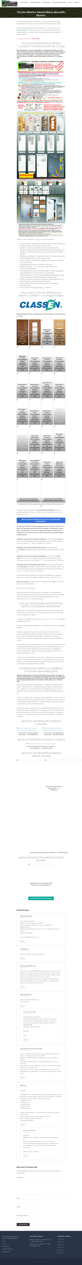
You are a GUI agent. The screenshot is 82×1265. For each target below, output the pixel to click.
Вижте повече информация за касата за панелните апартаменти (41, 520)
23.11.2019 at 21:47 (24, 1050)
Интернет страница (22, 1215)
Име (18, 1198)
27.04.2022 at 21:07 (24, 950)
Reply (22, 941)
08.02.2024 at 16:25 (24, 917)
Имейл (19, 1207)
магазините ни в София (48, 619)
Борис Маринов (28, 1012)
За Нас (4, 1243)
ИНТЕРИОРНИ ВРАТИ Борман (41, 898)
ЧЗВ (3, 1241)
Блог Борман (5, 1246)
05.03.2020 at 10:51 (24, 996)
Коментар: (20, 1177)
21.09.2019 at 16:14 (24, 1086)
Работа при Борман (7, 1249)
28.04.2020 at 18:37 (27, 1013)
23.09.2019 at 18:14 (27, 1132)
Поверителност (6, 1251)
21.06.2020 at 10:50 (24, 967)
